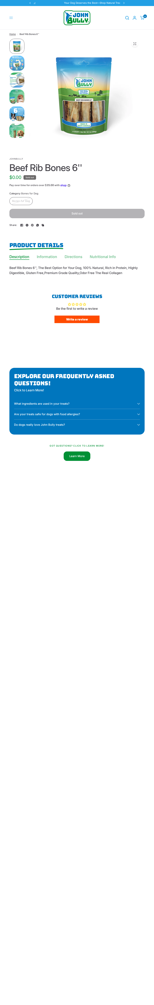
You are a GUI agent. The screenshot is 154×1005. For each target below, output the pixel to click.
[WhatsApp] (37, 225)
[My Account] (134, 18)
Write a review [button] (77, 319)
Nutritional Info (103, 256)
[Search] (127, 18)
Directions (73, 256)
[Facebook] (22, 225)
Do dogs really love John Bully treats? (39, 424)
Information (47, 256)
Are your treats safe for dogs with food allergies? (47, 414)
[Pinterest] (32, 225)
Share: (13, 225)
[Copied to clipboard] (43, 225)
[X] (27, 225)
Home (12, 34)
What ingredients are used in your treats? (41, 403)
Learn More (77, 456)
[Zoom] (135, 44)
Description (19, 256)
